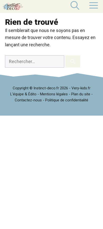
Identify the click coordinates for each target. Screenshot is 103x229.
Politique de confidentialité (66, 100)
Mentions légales (54, 94)
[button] (75, 6)
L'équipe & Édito (23, 94)
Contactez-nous (28, 100)
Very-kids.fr (81, 88)
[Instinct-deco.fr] (12, 6)
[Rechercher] (72, 61)
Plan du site (80, 94)
